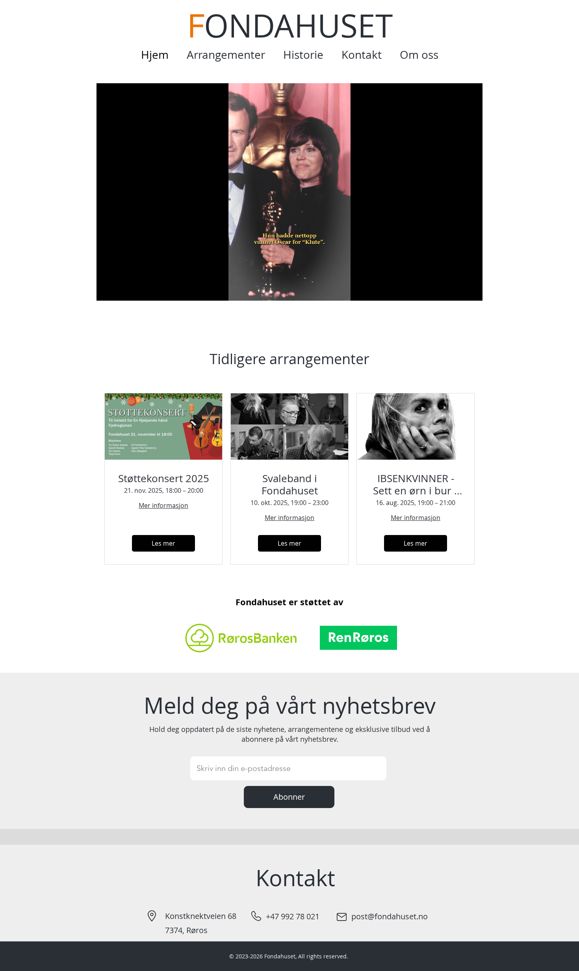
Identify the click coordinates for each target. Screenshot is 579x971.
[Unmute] (120, 290)
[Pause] (107, 290)
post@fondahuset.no (389, 916)
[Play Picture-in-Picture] (458, 290)
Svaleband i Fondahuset (290, 484)
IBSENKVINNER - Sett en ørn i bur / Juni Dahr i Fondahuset (415, 484)
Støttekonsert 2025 (163, 478)
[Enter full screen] (472, 290)
